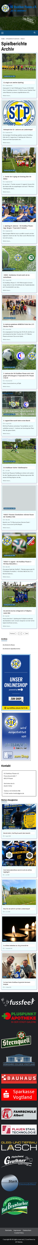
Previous (12, 633)
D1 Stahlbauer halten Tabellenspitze (15, 468)
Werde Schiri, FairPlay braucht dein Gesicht (16, 833)
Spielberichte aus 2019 (9, 367)
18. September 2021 (8, 132)
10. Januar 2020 (7, 329)
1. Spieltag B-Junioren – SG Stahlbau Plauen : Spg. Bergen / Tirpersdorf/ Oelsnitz (18, 227)
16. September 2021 (8, 181)
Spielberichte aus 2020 (9, 269)
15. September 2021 (8, 231)
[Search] (34, 32)
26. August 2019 (7, 423)
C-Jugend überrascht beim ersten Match (16, 420)
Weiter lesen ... (7, 95)
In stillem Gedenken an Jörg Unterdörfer (15, 945)
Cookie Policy (19, 1233)
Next (27, 633)
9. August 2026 (7, 836)
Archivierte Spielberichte (11, 649)
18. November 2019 (8, 380)
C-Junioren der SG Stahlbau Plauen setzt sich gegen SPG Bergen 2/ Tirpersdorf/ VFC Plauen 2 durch (18, 375)
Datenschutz (27, 1230)
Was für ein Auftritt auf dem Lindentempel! (16, 909)
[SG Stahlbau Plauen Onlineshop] (15, 682)
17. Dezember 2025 (8, 948)
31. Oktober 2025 (7, 987)
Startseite (8, 1230)
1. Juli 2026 (6, 875)
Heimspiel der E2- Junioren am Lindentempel (18, 129)
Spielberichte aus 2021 (9, 76)
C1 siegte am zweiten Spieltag (13, 82)
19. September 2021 (8, 85)
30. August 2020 (7, 280)
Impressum (17, 1230)
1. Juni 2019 (7, 470)
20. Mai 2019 (7, 519)
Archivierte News (9, 645)
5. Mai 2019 (6, 616)
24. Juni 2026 (7, 911)
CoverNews (29, 1239)
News (4, 828)
